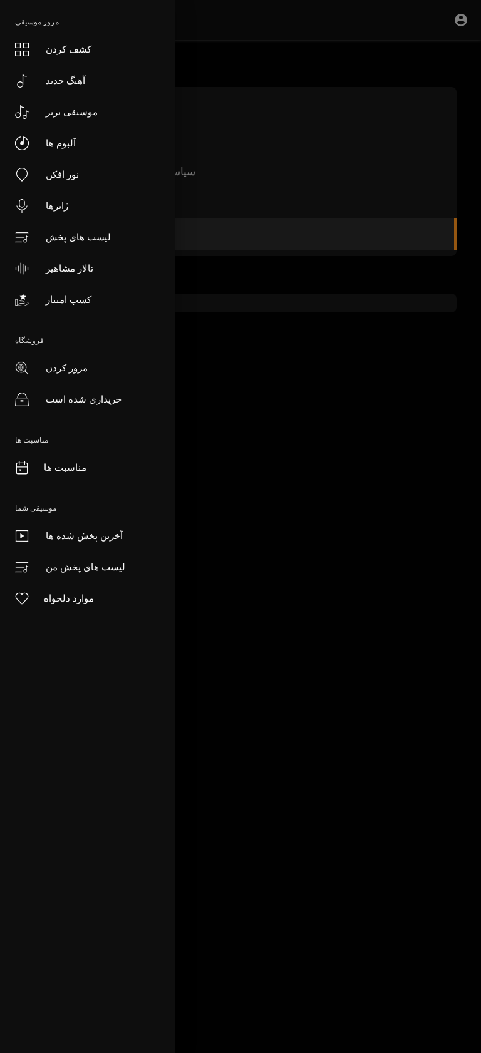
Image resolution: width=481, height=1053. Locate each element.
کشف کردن (68, 49)
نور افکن (62, 174)
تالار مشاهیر (69, 268)
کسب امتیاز (68, 300)
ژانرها (57, 206)
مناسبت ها (65, 467)
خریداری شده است (84, 399)
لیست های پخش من (85, 567)
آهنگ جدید (65, 80)
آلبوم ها (61, 143)
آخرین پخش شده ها (84, 536)
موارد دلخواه (69, 598)
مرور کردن (67, 368)
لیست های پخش (78, 237)
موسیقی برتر (72, 112)
